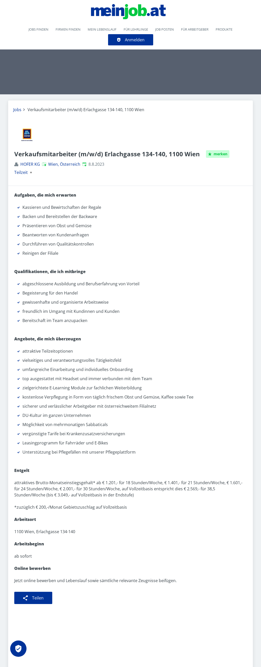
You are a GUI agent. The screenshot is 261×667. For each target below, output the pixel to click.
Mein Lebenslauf (102, 29)
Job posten (164, 29)
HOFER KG (30, 164)
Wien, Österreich (64, 164)
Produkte (224, 29)
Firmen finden (68, 29)
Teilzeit (21, 172)
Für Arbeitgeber (194, 29)
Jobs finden (38, 29)
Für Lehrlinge (136, 29)
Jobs (17, 109)
